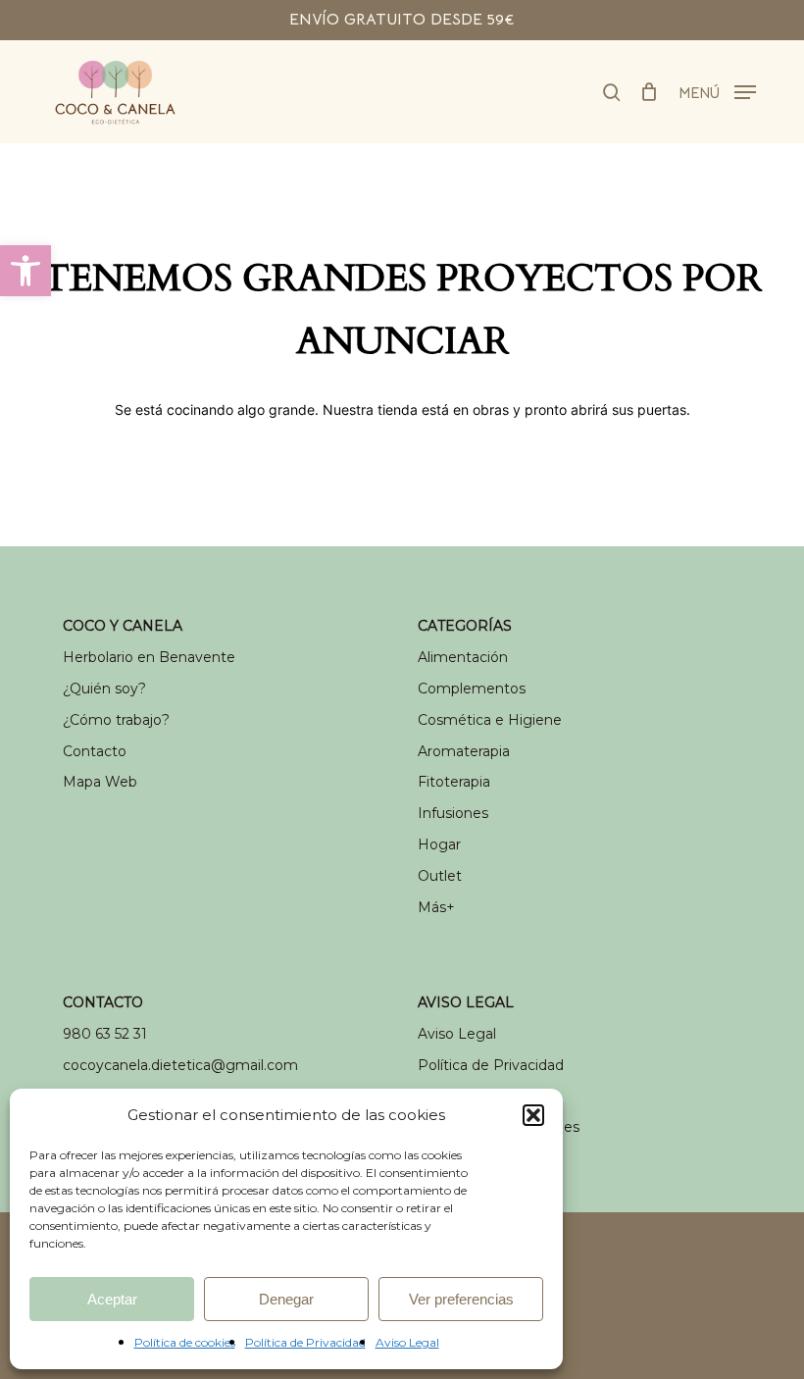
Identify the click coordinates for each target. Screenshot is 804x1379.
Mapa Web (100, 782)
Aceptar (112, 1299)
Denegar (286, 1299)
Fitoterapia (454, 782)
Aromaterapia (464, 751)
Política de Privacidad (305, 1342)
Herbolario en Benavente (149, 657)
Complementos (472, 688)
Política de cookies (184, 1342)
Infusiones (453, 813)
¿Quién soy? (104, 688)
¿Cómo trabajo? (116, 720)
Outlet (440, 876)
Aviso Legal (407, 1342)
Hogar (439, 844)
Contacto (94, 751)
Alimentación (463, 657)
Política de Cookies (482, 1096)
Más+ (436, 907)
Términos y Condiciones (498, 1127)
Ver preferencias (461, 1299)
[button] (25, 270)
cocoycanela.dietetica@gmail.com (180, 1065)
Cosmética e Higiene (490, 720)
